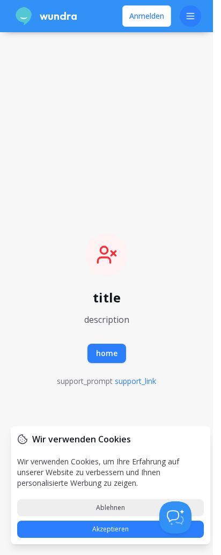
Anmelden (146, 16)
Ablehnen (110, 507)
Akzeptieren (110, 529)
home (106, 353)
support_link (135, 381)
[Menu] (190, 16)
